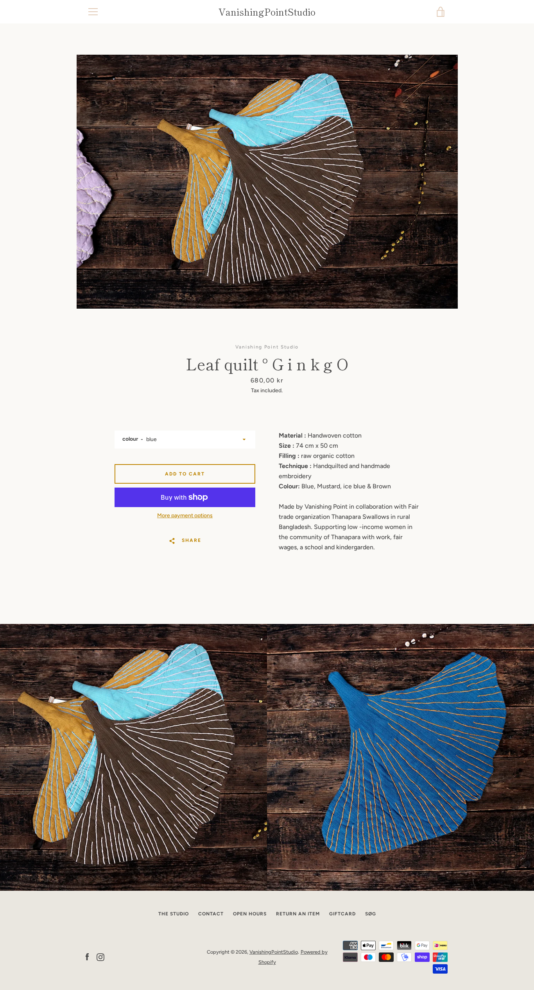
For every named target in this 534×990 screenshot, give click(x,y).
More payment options (185, 515)
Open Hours (250, 914)
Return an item (298, 914)
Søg (370, 914)
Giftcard (342, 914)
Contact (211, 914)
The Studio (173, 914)
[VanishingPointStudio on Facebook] (87, 956)
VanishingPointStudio (267, 12)
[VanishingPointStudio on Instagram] (100, 956)
